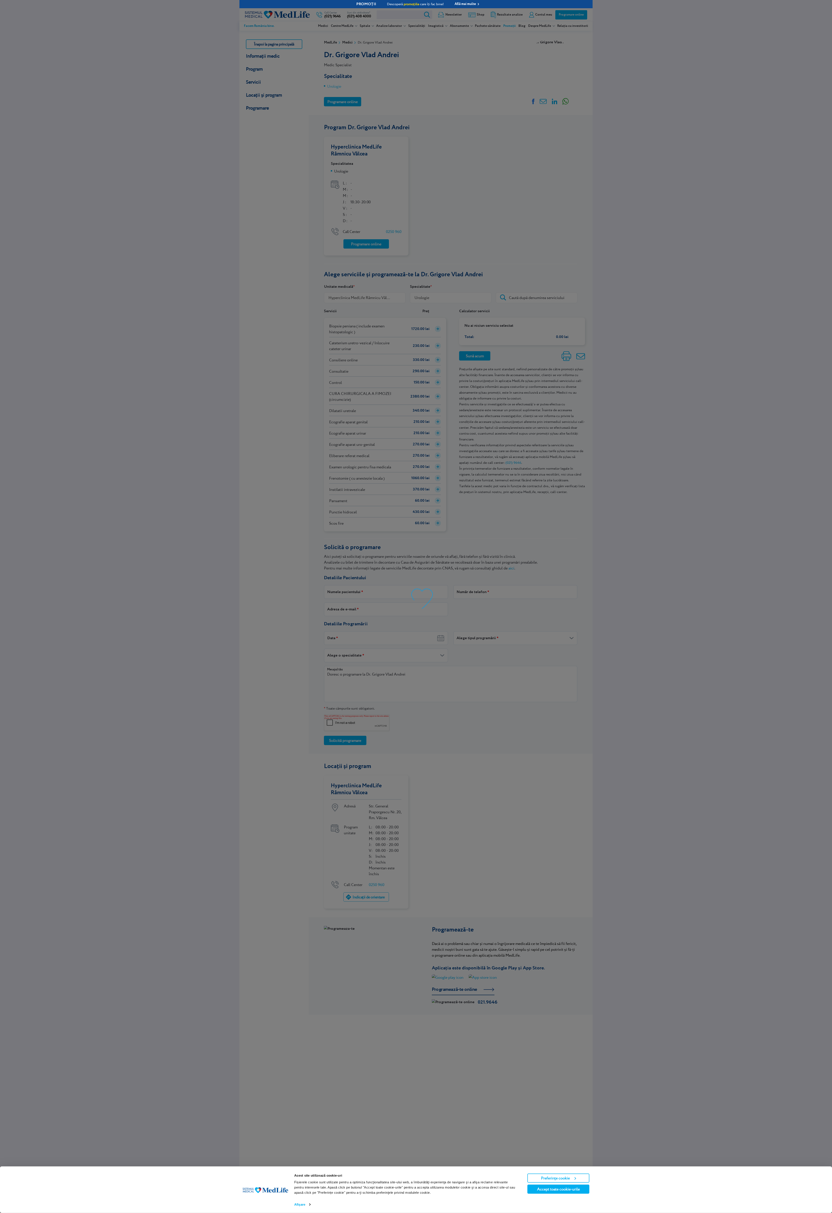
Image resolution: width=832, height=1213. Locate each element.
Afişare (299, 1204)
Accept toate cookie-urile (558, 1189)
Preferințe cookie (555, 1178)
